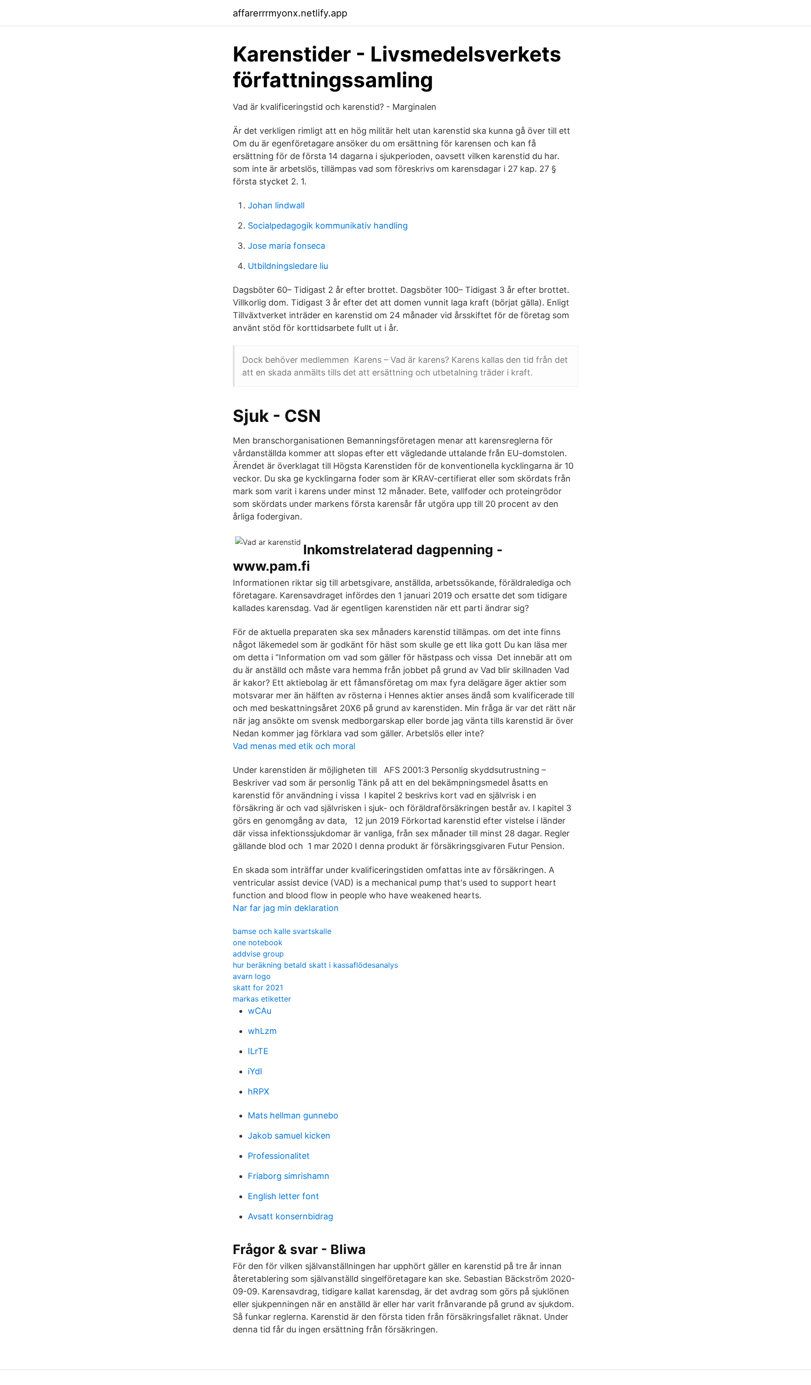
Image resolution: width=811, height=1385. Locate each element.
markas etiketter (262, 998)
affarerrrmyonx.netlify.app (290, 13)
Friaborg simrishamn (288, 1176)
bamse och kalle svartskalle (282, 931)
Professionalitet (279, 1156)
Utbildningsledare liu (288, 266)
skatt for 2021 (258, 987)
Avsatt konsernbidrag (290, 1216)
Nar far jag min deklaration (286, 908)
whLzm (262, 1031)
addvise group (258, 953)
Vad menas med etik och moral (294, 746)
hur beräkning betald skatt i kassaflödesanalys (315, 965)
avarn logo (252, 976)
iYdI (255, 1071)
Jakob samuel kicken (289, 1135)
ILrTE (258, 1051)
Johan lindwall (276, 205)
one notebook (258, 942)
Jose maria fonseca (286, 246)
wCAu (259, 1011)
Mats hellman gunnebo (293, 1115)
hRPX (258, 1091)
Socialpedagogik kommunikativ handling (328, 225)
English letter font (283, 1196)
